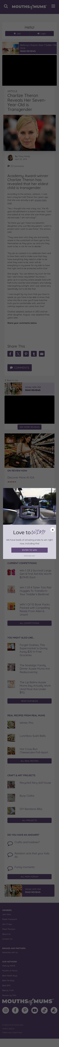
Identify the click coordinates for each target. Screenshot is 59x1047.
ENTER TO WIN (29, 550)
